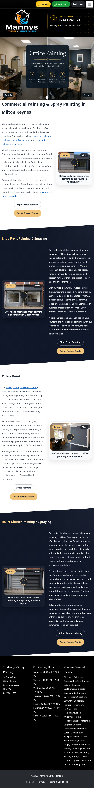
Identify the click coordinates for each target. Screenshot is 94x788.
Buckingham (70, 696)
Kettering (85, 720)
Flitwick (67, 704)
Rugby (67, 744)
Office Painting (23, 487)
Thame (86, 748)
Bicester (82, 688)
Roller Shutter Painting (70, 633)
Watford (84, 752)
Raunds (84, 736)
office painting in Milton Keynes (21, 387)
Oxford (81, 740)
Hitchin (78, 716)
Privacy (41, 781)
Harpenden (77, 704)
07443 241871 (69, 20)
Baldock (76, 684)
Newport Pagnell (72, 736)
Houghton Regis (72, 720)
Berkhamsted (70, 688)
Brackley (81, 692)
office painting (23, 140)
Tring (76, 752)
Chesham (82, 696)
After (84, 155)
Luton (67, 732)
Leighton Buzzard (72, 724)
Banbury (68, 681)
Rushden (75, 744)
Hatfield (67, 708)
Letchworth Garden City (75, 728)
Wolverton (81, 760)
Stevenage (76, 748)
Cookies (30, 781)
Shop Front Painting (70, 342)
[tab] (40, 97)
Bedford (77, 681)
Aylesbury (78, 677)
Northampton (70, 740)
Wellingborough (71, 756)
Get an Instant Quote (27, 213)
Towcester (68, 752)
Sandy (84, 744)
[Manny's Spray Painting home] (21, 21)
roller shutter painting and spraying (66, 325)
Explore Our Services (27, 204)
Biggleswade (70, 692)
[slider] (74, 162)
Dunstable (79, 700)
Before (65, 155)
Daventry (68, 700)
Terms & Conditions (58, 781)
